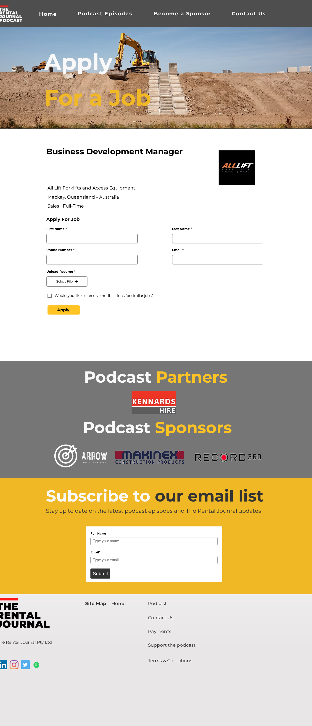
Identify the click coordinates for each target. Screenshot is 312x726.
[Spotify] (36, 664)
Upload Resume (59, 271)
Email (176, 249)
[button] (66, 281)
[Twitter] (25, 664)
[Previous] (26, 78)
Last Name (181, 228)
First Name (55, 228)
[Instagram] (14, 664)
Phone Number (59, 249)
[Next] (286, 78)
